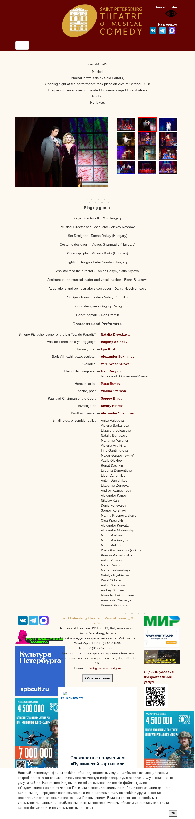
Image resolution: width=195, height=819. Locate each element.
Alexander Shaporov (117, 413)
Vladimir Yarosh (113, 391)
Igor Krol (108, 349)
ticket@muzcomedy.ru (103, 668)
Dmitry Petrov (112, 406)
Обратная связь (97, 678)
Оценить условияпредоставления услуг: (159, 677)
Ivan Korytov (111, 371)
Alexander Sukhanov (118, 356)
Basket (160, 7)
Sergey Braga (111, 398)
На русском (167, 24)
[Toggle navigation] (22, 45)
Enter (173, 7)
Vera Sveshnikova (115, 364)
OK (173, 813)
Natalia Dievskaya (115, 334)
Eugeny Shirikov (114, 342)
